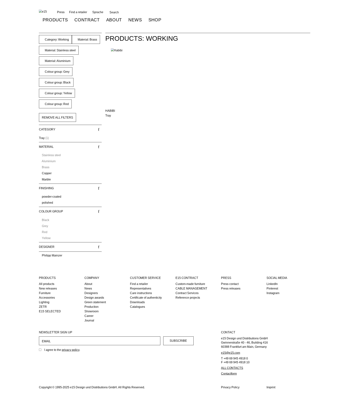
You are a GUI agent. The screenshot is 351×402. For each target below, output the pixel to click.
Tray (42, 138)
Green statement (95, 302)
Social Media (277, 277)
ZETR (43, 306)
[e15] (43, 12)
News (135, 19)
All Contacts (232, 367)
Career (88, 315)
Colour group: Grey (56, 71)
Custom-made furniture (190, 283)
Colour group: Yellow (58, 93)
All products (46, 283)
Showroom (91, 311)
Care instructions (141, 293)
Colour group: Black (57, 82)
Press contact (230, 283)
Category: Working (56, 39)
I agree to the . (62, 349)
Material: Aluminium (57, 60)
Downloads (137, 302)
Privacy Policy (230, 387)
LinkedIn (272, 283)
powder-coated (51, 196)
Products (55, 19)
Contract (87, 19)
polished (47, 202)
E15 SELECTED (50, 311)
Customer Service (145, 277)
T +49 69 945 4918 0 (234, 358)
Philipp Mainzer (52, 255)
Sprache (97, 12)
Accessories (47, 297)
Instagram (273, 293)
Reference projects (188, 297)
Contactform (229, 373)
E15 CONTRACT (187, 277)
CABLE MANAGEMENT (191, 288)
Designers (91, 293)
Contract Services (187, 293)
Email (46, 341)
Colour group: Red (56, 104)
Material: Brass (87, 39)
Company (91, 277)
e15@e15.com (230, 352)
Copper (47, 173)
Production (91, 306)
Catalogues (137, 306)
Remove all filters (57, 117)
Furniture (45, 293)
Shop (154, 19)
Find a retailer (78, 12)
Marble (46, 179)
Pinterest (272, 288)
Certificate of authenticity (146, 297)
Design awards (94, 297)
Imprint (271, 387)
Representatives (140, 288)
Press (226, 277)
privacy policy (70, 349)
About (114, 19)
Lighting (44, 302)
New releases (48, 288)
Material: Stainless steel (60, 50)
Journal (89, 320)
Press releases (230, 288)
